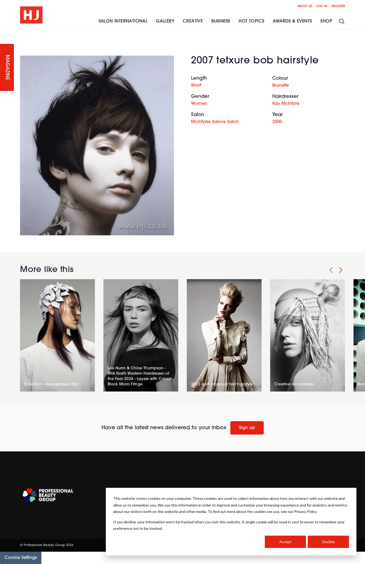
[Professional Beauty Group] (48, 495)
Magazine (7, 67)
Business (220, 21)
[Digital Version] (4, 33)
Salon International (123, 21)
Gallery (165, 21)
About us (304, 6)
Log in (321, 6)
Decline (328, 541)
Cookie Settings (21, 558)
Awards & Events (292, 21)
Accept (285, 541)
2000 (277, 122)
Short (196, 85)
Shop (326, 21)
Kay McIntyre (285, 104)
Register (338, 6)
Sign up (247, 428)
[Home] (31, 15)
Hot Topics (251, 21)
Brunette (280, 85)
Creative (193, 21)
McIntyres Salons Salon (215, 122)
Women (199, 104)
